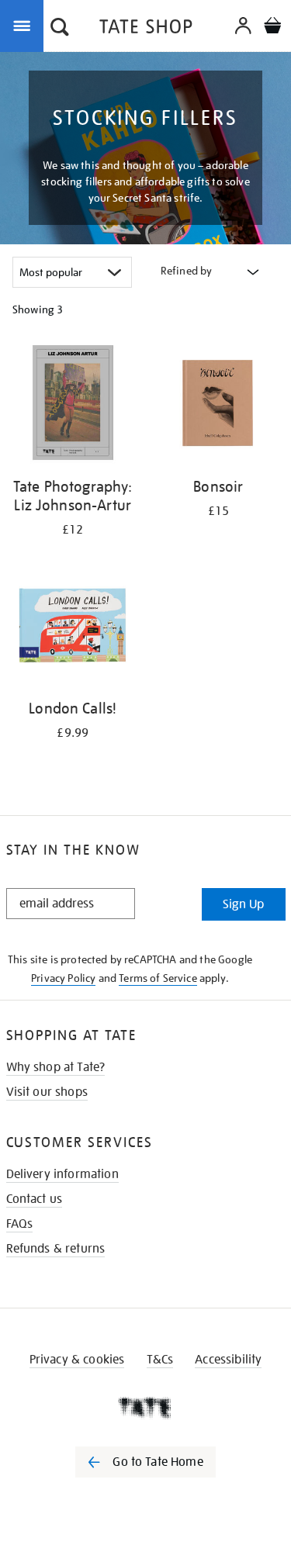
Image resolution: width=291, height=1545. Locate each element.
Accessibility (228, 1359)
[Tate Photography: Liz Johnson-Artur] (73, 405)
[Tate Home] (145, 1407)
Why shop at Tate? (56, 1067)
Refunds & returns (56, 1248)
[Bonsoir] (219, 405)
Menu (25, 25)
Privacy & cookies (77, 1359)
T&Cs (160, 1359)
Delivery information (62, 1174)
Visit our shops (47, 1092)
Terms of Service (158, 978)
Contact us (34, 1199)
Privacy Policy (63, 978)
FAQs (19, 1224)
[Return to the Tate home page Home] (145, 29)
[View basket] (272, 27)
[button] (60, 29)
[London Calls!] (73, 628)
